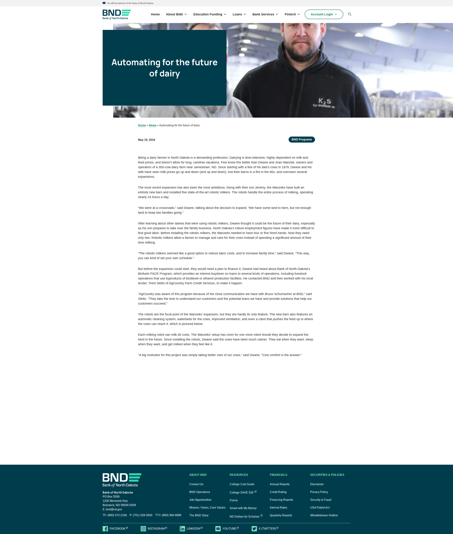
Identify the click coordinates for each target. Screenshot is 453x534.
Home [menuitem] (155, 14)
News (152, 125)
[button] (349, 14)
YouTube (232, 528)
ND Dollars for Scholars (246, 516)
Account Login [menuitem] (322, 14)
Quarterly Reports (281, 515)
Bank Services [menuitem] (263, 14)
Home (142, 125)
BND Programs (302, 139)
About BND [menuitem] (174, 14)
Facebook (121, 528)
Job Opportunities (200, 499)
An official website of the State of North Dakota (130, 3)
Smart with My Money (243, 508)
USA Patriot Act (319, 507)
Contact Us (196, 484)
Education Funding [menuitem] (207, 14)
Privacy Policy (319, 491)
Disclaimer (317, 484)
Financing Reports (281, 499)
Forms (234, 500)
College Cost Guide (242, 484)
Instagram (159, 528)
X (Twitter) (271, 528)
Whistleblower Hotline (324, 515)
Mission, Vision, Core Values (207, 507)
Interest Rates (278, 507)
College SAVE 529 (243, 492)
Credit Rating (278, 491)
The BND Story (198, 515)
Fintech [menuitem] (290, 14)
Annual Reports (279, 484)
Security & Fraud (320, 499)
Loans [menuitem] (237, 14)
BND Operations (199, 491)
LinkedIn (197, 528)
